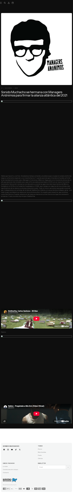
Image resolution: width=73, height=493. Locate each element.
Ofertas (40, 458)
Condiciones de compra (10, 469)
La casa (5, 466)
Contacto (6, 472)
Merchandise (42, 452)
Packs (40, 455)
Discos (40, 449)
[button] (5, 3)
